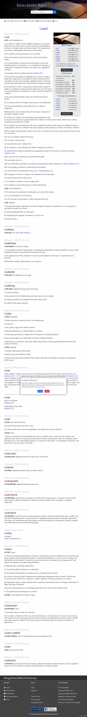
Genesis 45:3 (38, 73)
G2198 (58, 107)
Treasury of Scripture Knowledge (69, 702)
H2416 (58, 101)
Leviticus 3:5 (9, 403)
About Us (34, 691)
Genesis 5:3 (72, 64)
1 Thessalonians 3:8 (45, 171)
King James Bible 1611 (65, 691)
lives (57, 55)
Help (56, 21)
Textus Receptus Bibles (66, 699)
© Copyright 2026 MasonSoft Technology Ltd (43, 714)
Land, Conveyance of (12, 538)
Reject (47, 391)
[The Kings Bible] (36, 709)
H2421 (58, 103)
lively (58, 53)
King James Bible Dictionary (67, 694)
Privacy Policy (35, 699)
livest (58, 57)
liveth (58, 59)
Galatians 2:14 (73, 164)
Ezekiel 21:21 (73, 376)
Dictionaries (31, 21)
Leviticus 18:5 (9, 153)
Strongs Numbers (45, 21)
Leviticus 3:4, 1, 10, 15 (12, 376)
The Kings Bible (63, 688)
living (58, 61)
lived (57, 50)
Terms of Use (35, 696)
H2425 (58, 105)
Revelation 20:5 (72, 66)
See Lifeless (24, 233)
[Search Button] (54, 12)
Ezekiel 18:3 (26, 144)
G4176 (58, 110)
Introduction (17, 21)
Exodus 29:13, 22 (68, 374)
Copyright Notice (36, 702)
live (57, 48)
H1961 (58, 99)
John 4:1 (19, 160)
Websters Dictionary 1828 (67, 696)
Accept (40, 391)
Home (8, 21)
